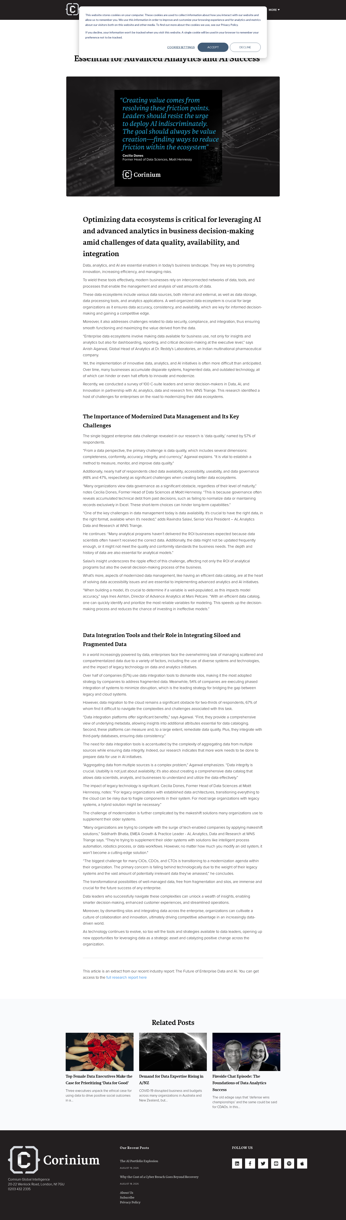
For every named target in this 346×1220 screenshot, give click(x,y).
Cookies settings (181, 47)
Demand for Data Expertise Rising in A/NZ (171, 1079)
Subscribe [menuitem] (127, 1197)
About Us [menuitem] (126, 1192)
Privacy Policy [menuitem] (130, 1202)
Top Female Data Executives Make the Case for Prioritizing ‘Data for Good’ (99, 1079)
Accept (213, 47)
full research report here (126, 977)
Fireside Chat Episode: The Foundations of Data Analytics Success (239, 1082)
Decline (245, 47)
